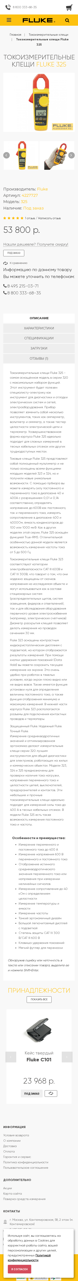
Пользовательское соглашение (25, 1167)
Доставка (10, 1146)
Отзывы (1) (39, 358)
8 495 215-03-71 (23, 286)
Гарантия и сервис (17, 1157)
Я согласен (19, 1269)
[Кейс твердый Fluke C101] (39, 1030)
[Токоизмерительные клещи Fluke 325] (21, 155)
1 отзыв (30, 218)
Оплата (9, 1151)
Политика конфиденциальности (25, 1162)
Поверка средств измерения (24, 1199)
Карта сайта (12, 1193)
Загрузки (39, 348)
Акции (7, 1188)
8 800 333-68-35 (25, 7)
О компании (12, 1140)
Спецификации (39, 338)
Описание (39, 318)
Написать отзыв (49, 218)
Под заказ (31, 1093)
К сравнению (18, 263)
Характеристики (39, 328)
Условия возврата (16, 1135)
